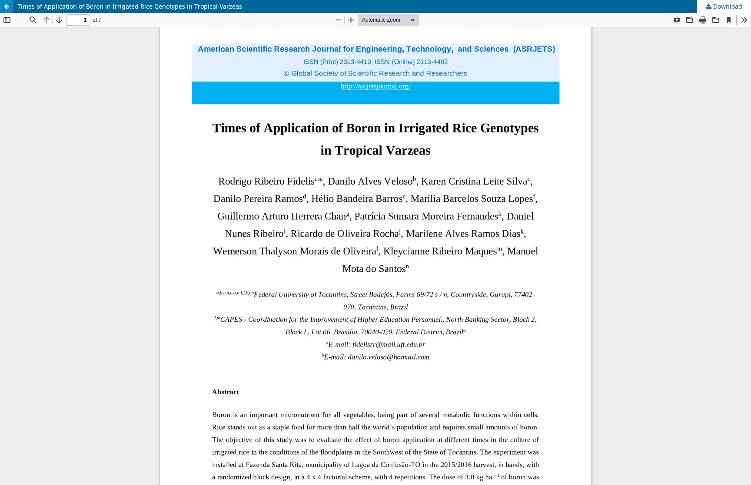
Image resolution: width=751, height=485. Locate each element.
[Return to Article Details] (6, 6)
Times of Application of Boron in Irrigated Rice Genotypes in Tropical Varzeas (129, 6)
